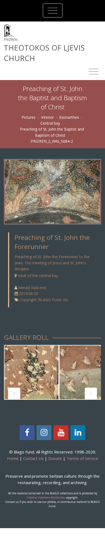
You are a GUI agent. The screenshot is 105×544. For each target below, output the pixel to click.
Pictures (29, 117)
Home (13, 458)
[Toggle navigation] (52, 10)
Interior (47, 117)
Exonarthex (69, 117)
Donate (55, 458)
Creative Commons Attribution (46, 497)
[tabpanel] (31, 372)
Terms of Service (82, 458)
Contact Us (33, 458)
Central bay (50, 123)
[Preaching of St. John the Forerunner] (52, 191)
